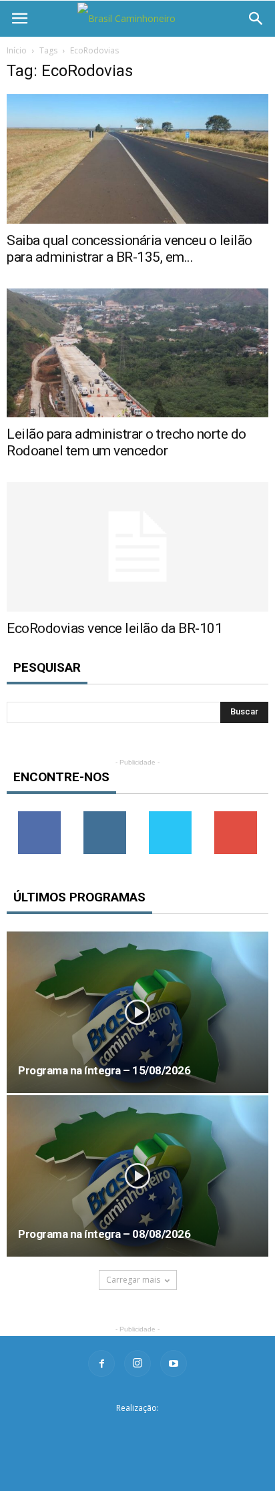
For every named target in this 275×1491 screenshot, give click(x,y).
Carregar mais (133, 1279)
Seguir (105, 816)
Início (17, 50)
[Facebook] (101, 1363)
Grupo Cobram (137, 1429)
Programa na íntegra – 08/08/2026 (104, 1234)
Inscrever (235, 816)
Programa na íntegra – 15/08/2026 (104, 1070)
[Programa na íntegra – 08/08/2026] (137, 1176)
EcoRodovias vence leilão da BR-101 (114, 628)
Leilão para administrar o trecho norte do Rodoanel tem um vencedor (126, 442)
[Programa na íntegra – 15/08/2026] (137, 1012)
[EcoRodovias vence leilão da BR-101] (137, 547)
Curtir (39, 816)
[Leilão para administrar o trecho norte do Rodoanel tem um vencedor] (137, 353)
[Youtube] (173, 1363)
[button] (256, 19)
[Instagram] (137, 1363)
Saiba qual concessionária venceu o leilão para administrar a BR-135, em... (129, 248)
